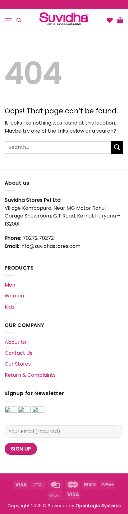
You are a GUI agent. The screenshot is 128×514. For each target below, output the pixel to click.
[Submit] (117, 147)
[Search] (18, 20)
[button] (8, 20)
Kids (9, 306)
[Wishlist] (110, 20)
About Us (16, 342)
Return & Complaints (30, 375)
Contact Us (18, 353)
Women (14, 295)
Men (10, 284)
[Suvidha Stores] (64, 20)
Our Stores (18, 363)
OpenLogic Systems (98, 506)
